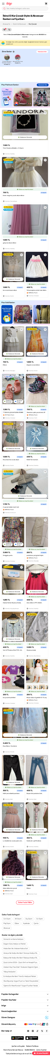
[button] (3, 3)
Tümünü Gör (42, 51)
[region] (26, 59)
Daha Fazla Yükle (25, 902)
